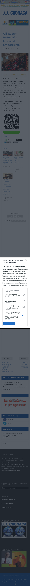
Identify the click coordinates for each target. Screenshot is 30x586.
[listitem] (15, 291)
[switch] (23, 295)
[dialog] (15, 293)
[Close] (26, 260)
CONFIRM (9, 323)
